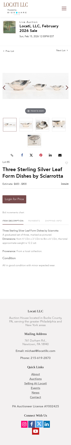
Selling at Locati (35, 383)
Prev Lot (9, 51)
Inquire (65, 183)
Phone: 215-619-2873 (35, 358)
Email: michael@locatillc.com (35, 351)
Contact (35, 397)
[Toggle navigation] (64, 8)
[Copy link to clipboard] (12, 155)
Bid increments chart (13, 212)
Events (35, 388)
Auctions (35, 379)
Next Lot (61, 50)
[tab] (12, 222)
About (35, 374)
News (35, 392)
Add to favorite (67, 163)
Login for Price (14, 199)
